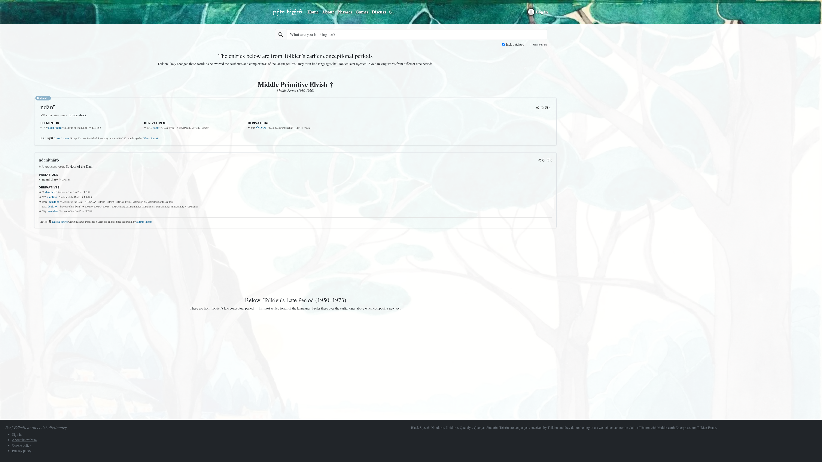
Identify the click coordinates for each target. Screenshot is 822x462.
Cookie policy (21, 445)
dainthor (50, 192)
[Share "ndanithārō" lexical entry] (539, 160)
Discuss (379, 12)
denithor (53, 206)
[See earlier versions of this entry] (542, 108)
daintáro (52, 197)
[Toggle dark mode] (392, 12)
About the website (24, 439)
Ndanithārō (55, 128)
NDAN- (261, 128)
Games (362, 12)
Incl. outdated (514, 44)
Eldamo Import (150, 138)
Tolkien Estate (706, 427)
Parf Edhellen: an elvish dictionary (287, 11)
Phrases (344, 12)
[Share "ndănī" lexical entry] (537, 108)
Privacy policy (21, 450)
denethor (54, 202)
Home (313, 12)
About (328, 12)
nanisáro (53, 211)
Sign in (17, 434)
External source (61, 138)
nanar (156, 128)
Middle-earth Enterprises (674, 427)
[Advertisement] (162, 261)
